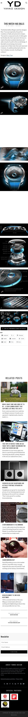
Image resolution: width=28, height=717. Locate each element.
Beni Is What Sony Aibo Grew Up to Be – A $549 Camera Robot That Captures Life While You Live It (13, 406)
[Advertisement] (14, 16)
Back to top (13, 714)
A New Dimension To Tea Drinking (12, 525)
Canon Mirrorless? (8, 560)
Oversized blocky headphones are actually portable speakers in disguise (13, 485)
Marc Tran (10, 55)
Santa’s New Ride (14, 613)
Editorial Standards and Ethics (8, 679)
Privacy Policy (19, 679)
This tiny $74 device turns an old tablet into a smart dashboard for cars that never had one (14, 446)
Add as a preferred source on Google (15, 328)
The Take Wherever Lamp (14, 621)
